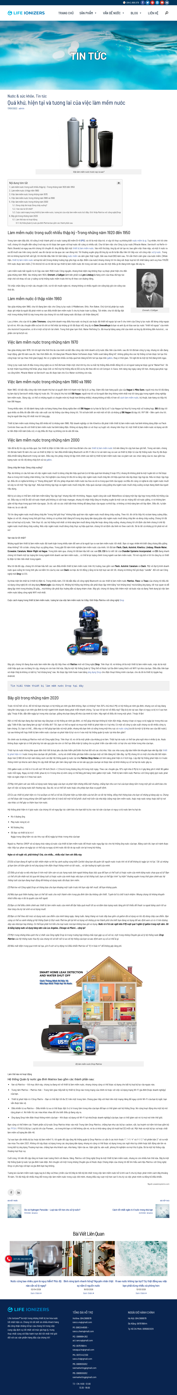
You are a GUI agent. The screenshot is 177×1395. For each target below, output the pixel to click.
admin (21, 108)
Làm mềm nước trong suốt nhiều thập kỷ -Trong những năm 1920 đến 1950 (43, 186)
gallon (109, 357)
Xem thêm (36, 1293)
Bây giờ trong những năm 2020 (24, 215)
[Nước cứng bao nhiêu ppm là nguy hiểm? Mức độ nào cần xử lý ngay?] (36, 1258)
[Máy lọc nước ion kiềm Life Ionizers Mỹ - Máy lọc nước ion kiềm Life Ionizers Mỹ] (26, 13)
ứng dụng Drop (94, 672)
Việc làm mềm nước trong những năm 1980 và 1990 (33, 198)
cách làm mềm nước (129, 397)
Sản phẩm (86, 13)
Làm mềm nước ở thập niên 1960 (25, 190)
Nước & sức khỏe (21, 95)
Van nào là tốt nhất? (24, 208)
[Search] (166, 12)
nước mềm (72, 255)
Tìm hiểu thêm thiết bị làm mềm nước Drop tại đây (47, 685)
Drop (122, 600)
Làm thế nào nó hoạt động (26, 219)
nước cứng (123, 728)
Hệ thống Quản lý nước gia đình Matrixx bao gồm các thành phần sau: (46, 223)
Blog (134, 13)
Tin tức (41, 95)
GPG (82, 240)
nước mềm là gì (139, 240)
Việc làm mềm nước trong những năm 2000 (29, 201)
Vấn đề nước (112, 13)
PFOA (13, 1128)
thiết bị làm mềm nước (83, 248)
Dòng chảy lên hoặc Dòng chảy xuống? (31, 205)
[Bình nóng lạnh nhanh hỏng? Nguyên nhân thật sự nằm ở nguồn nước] (88, 1258)
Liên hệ (153, 13)
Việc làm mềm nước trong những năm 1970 (29, 194)
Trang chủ (66, 13)
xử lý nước (156, 252)
